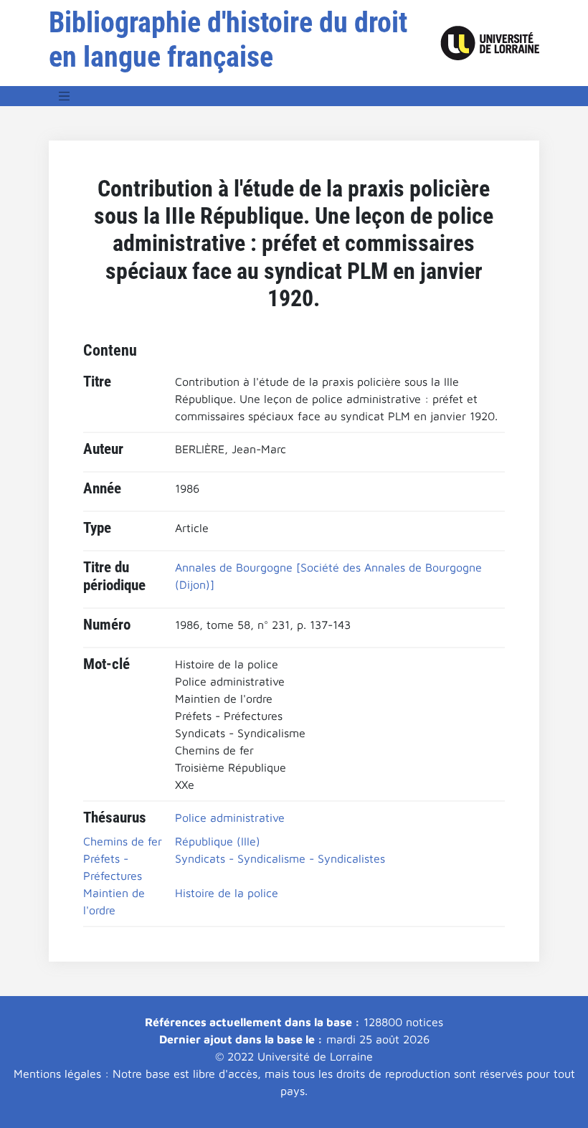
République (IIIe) (217, 841)
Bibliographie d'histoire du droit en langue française (228, 40)
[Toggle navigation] (64, 96)
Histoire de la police (226, 892)
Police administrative (230, 817)
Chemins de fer (122, 841)
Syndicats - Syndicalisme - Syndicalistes (280, 858)
